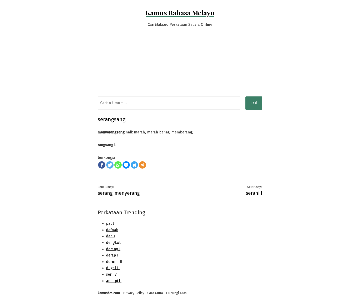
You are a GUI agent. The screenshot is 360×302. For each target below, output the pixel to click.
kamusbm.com (109, 293)
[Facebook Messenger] (126, 165)
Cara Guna (155, 293)
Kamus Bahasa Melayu (180, 12)
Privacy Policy (133, 293)
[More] (142, 165)
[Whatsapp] (118, 165)
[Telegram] (134, 165)
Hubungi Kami (177, 293)
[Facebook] (101, 165)
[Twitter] (110, 165)
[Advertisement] (180, 65)
